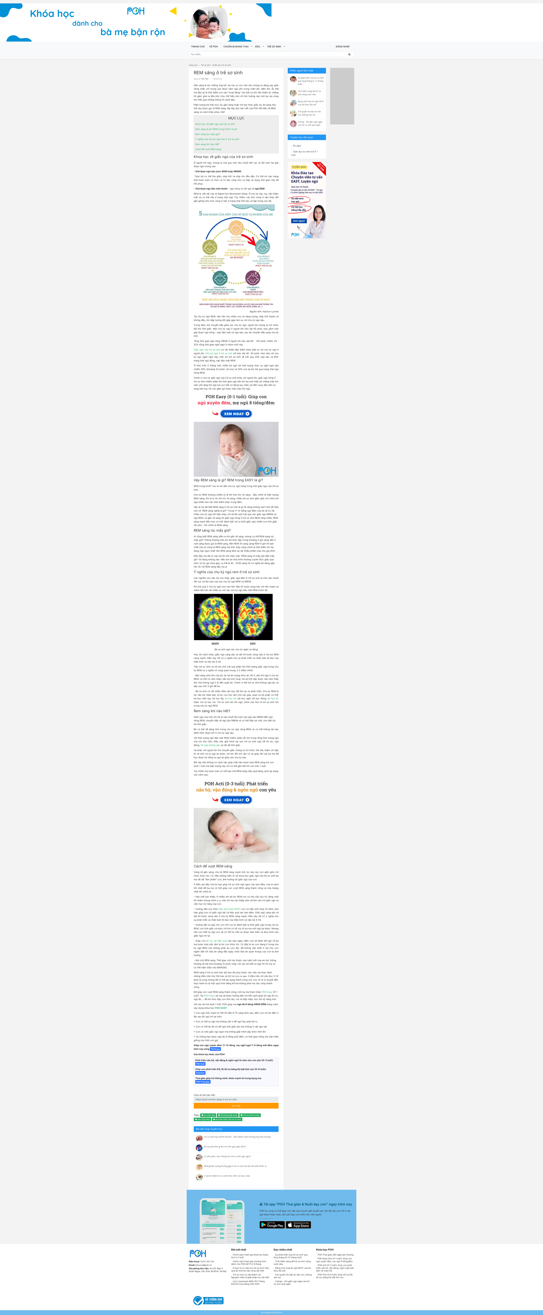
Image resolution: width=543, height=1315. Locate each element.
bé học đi (273, 698)
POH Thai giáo (203, 1082)
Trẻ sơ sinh (274, 46)
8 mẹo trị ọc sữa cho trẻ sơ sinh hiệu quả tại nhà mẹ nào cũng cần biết (250, 1269)
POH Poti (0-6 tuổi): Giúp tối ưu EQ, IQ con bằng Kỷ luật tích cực (334, 1276)
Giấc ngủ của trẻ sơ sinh (207, 349)
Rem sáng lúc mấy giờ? (207, 134)
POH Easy (267, 992)
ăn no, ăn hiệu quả (216, 940)
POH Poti (200, 1073)
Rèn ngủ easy (203, 1119)
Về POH (213, 46)
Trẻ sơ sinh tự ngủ (251, 1115)
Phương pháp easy (228, 1115)
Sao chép (244, 1105)
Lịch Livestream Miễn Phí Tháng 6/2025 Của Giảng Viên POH (248, 1282)
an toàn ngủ (209, 1115)
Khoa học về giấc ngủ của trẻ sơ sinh (215, 124)
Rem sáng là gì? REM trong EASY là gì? (216, 129)
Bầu (257, 46)
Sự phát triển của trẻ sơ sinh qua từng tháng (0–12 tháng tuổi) (291, 1256)
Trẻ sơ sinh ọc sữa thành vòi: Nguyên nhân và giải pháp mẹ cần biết (250, 1276)
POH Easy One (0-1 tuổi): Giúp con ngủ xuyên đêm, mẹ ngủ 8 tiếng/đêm (334, 1260)
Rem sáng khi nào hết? (207, 144)
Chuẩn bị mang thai (235, 46)
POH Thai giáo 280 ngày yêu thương (335, 1254)
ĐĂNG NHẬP (343, 46)
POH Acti (200, 1064)
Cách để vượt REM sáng (208, 149)
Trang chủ (198, 46)
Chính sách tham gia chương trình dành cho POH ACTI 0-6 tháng (248, 1263)
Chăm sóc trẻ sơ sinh (221, 65)
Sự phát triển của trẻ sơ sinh (228, 1119)
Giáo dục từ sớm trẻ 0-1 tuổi (304, 153)
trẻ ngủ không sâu (210, 745)
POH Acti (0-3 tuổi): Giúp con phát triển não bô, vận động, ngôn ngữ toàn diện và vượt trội (335, 1268)
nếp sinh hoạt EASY (229, 909)
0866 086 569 (207, 1261)
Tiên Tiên (204, 79)
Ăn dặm (297, 145)
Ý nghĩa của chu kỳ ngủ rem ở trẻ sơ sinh (217, 139)
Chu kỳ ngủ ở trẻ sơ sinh (218, 353)
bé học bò (230, 698)
